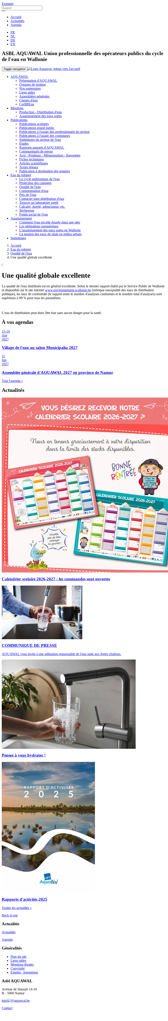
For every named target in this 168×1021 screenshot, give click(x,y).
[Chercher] (3, 11)
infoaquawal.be (16, 1000)
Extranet (7, 3)
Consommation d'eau (33, 191)
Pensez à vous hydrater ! (24, 755)
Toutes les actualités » (17, 908)
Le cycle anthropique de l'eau (39, 179)
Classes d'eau (28, 100)
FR (12, 32)
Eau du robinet (20, 175)
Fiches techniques (31, 159)
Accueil (15, 17)
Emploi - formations (24, 972)
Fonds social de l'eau (33, 214)
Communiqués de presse (36, 151)
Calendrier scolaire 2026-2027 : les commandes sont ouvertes (56, 579)
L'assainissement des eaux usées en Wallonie (50, 230)
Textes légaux (28, 167)
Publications (18, 120)
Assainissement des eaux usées (40, 116)
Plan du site (18, 956)
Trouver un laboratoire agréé (38, 202)
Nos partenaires (30, 88)
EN (12, 44)
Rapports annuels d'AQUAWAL (41, 147)
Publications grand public (36, 128)
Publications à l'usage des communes (44, 136)
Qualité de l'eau (30, 187)
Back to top (10, 915)
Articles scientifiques (33, 163)
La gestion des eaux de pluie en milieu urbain (50, 234)
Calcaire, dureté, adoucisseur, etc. (42, 206)
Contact (7, 1008)
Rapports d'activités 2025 (24, 899)
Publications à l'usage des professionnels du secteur (54, 132)
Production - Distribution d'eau (40, 112)
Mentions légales (22, 964)
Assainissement (21, 218)
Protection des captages (35, 183)
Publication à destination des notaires (44, 171)
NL (12, 36)
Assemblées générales (34, 96)
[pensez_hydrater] (42, 612)
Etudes (24, 143)
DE (12, 40)
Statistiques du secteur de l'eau (40, 139)
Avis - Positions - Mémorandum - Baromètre (49, 155)
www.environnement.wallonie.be (68, 290)
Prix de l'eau (27, 195)
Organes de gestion (32, 84)
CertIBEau (26, 104)
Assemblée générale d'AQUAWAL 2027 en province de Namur (57, 372)
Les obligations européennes (38, 226)
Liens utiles (27, 92)
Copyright (17, 968)
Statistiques (18, 238)
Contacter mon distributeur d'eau (41, 199)
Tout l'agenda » (12, 381)
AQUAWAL (19, 77)
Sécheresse (26, 210)
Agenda (15, 25)
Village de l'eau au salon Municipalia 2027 (40, 347)
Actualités (17, 21)
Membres (16, 108)
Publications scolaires (34, 124)
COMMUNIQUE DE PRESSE (29, 645)
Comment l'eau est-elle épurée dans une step (49, 222)
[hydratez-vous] (69, 704)
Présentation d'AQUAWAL (38, 80)
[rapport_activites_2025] (48, 827)
